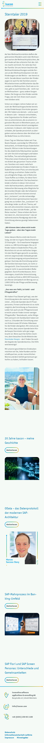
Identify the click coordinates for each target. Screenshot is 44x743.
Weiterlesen (11, 450)
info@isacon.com (19, 706)
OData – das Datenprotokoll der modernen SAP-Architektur (21, 513)
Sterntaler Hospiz (12, 339)
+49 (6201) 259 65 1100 (22, 717)
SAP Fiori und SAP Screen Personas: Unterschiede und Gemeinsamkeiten (22, 668)
